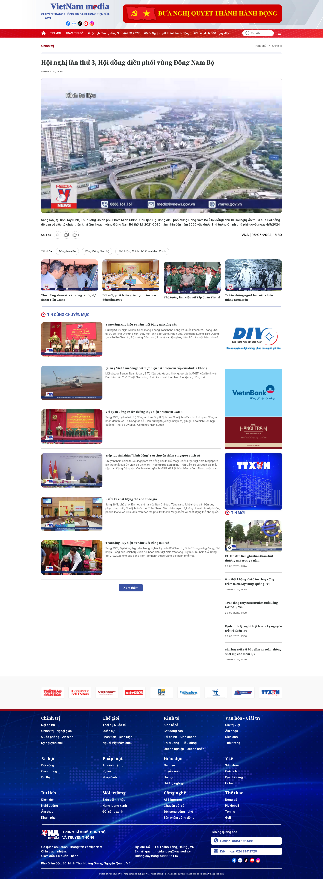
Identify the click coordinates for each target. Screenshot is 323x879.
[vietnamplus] (79, 693)
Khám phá (48, 817)
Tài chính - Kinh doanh (180, 737)
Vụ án (106, 771)
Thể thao (234, 793)
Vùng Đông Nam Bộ (97, 251)
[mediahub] (216, 693)
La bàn (230, 783)
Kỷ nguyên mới (52, 743)
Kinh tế (171, 718)
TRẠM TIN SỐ (74, 33)
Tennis (230, 811)
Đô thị (45, 777)
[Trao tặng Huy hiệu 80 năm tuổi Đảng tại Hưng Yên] (71, 339)
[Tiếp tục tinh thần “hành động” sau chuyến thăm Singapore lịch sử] (71, 470)
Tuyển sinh (172, 771)
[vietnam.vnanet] (107, 693)
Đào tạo (169, 765)
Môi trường (114, 793)
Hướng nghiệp (174, 783)
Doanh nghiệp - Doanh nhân (184, 749)
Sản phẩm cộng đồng (179, 817)
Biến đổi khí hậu (113, 799)
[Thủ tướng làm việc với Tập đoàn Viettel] (192, 278)
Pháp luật (112, 758)
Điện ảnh (231, 737)
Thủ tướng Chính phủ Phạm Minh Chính (142, 251)
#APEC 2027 (131, 33)
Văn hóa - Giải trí (243, 718)
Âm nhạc (231, 731)
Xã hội (47, 758)
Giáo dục (173, 758)
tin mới (238, 513)
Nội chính (48, 725)
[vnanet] (243, 693)
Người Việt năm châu (117, 743)
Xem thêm (130, 588)
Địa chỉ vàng (234, 777)
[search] (246, 33)
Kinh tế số (171, 725)
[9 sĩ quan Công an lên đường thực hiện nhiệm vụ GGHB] (71, 426)
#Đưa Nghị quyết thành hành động (167, 33)
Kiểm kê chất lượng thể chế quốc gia (131, 499)
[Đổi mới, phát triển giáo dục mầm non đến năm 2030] (130, 275)
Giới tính (231, 771)
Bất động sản (173, 731)
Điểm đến (48, 799)
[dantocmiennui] (188, 693)
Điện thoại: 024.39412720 (238, 851)
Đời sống (47, 765)
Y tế (229, 758)
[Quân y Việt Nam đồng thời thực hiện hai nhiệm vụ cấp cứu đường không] (71, 383)
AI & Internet (173, 799)
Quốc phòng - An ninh (57, 737)
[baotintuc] (270, 693)
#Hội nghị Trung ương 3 (103, 33)
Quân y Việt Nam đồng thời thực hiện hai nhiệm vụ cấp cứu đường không (156, 368)
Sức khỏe (232, 765)
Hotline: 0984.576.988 (236, 841)
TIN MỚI (55, 33)
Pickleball (232, 805)
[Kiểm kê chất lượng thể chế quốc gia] (71, 514)
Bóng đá (231, 799)
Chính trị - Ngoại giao (56, 731)
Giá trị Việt (232, 725)
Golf (228, 817)
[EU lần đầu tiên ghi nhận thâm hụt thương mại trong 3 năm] (253, 536)
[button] (252, 506)
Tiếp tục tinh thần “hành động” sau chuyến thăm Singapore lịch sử (152, 455)
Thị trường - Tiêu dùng (180, 743)
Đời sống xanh (112, 811)
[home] (43, 33)
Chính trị (47, 46)
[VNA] (68, 23)
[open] (279, 33)
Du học (169, 777)
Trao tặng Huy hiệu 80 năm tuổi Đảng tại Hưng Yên (141, 324)
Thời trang (232, 743)
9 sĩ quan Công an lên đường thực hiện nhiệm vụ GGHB (143, 412)
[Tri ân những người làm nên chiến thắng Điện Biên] (253, 275)
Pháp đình (109, 777)
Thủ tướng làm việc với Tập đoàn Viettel (192, 297)
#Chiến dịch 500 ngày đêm (212, 33)
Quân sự (108, 731)
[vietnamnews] (161, 693)
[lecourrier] (52, 693)
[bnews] (134, 693)
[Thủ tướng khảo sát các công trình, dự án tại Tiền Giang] (69, 275)
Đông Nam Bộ (67, 251)
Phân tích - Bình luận (117, 737)
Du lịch (48, 793)
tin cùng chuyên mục (68, 314)
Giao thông (49, 771)
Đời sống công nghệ (178, 811)
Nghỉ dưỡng (49, 805)
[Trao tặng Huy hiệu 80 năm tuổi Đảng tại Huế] (71, 557)
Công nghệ (175, 793)
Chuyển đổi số (174, 805)
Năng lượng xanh (114, 805)
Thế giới (110, 718)
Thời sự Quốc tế (114, 725)
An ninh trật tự (112, 765)
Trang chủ (260, 45)
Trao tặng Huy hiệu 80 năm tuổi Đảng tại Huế (137, 543)
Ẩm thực (47, 811)
